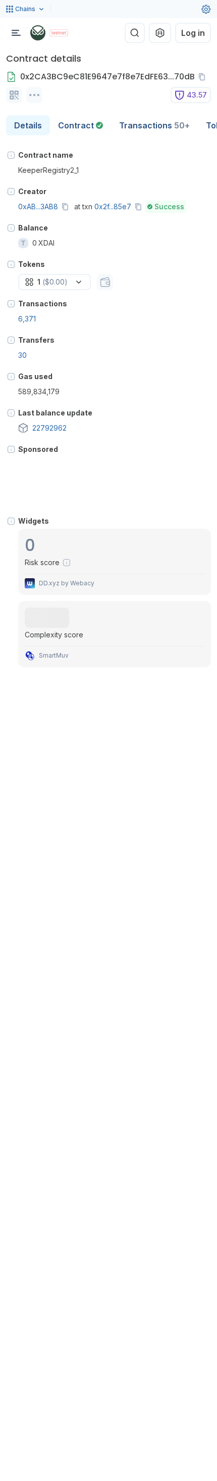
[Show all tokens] (105, 282)
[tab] (80, 125)
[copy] (204, 77)
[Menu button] (16, 33)
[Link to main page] (37, 32)
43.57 (197, 94)
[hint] (11, 155)
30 (22, 355)
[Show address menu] (34, 95)
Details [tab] (28, 125)
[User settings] (206, 9)
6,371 (27, 318)
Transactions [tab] (154, 125)
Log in (193, 33)
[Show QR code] (14, 95)
